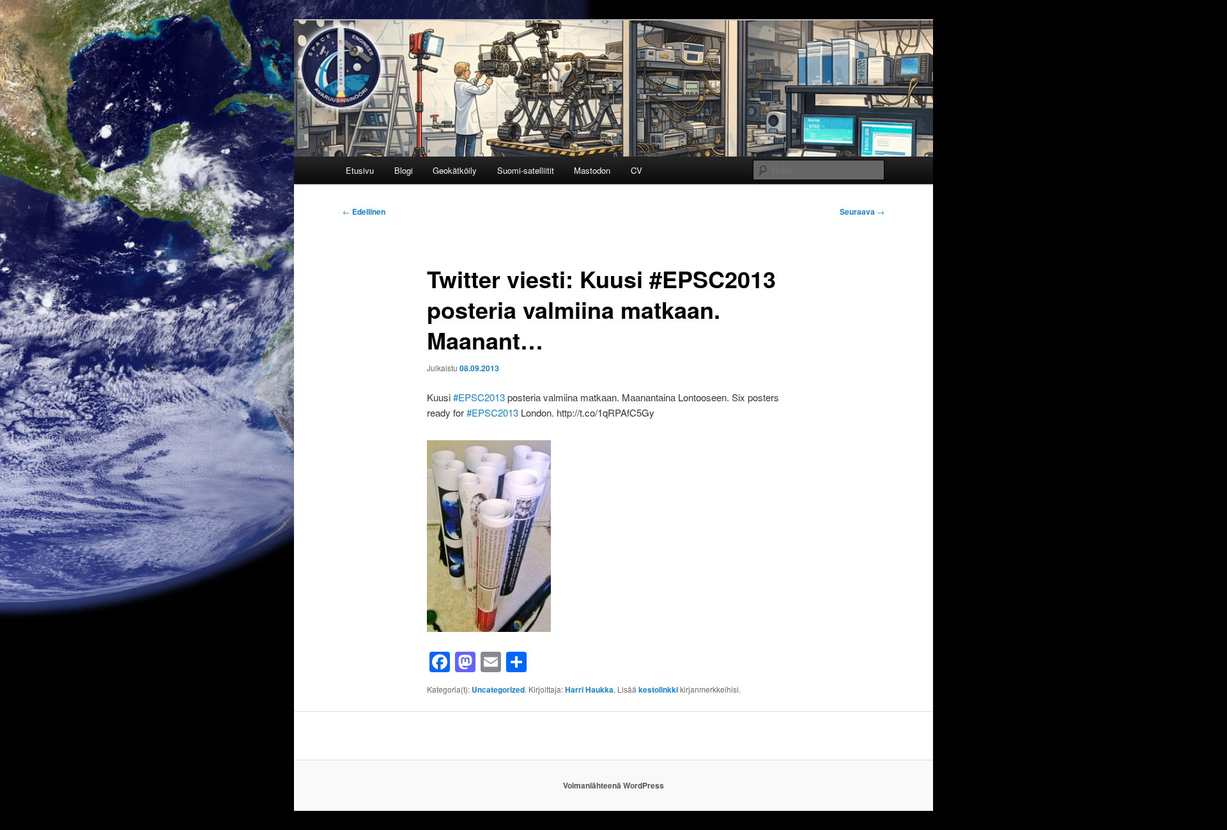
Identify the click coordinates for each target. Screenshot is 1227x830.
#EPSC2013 (479, 397)
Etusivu (360, 170)
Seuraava (862, 211)
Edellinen (364, 211)
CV (636, 170)
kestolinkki (658, 689)
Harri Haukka (589, 689)
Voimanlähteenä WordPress (613, 785)
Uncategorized (498, 689)
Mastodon (592, 170)
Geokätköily (455, 170)
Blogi (403, 170)
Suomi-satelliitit (525, 170)
